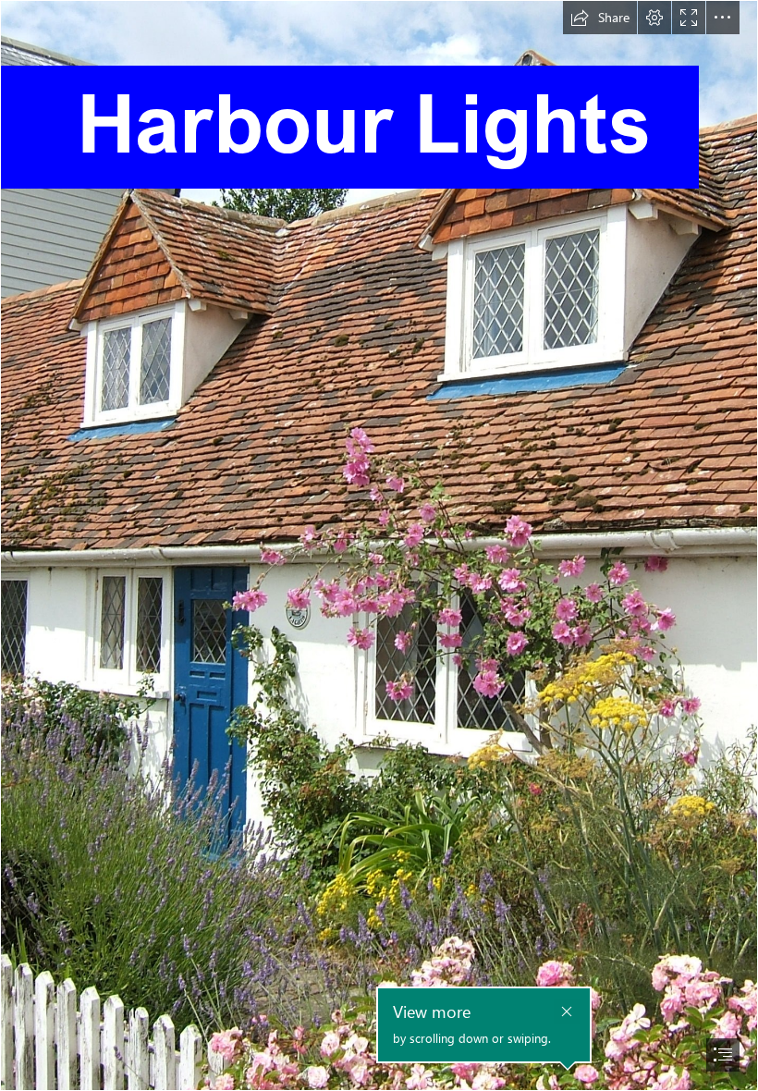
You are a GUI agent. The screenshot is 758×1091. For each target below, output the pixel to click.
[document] (379, 545)
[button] (600, 17)
